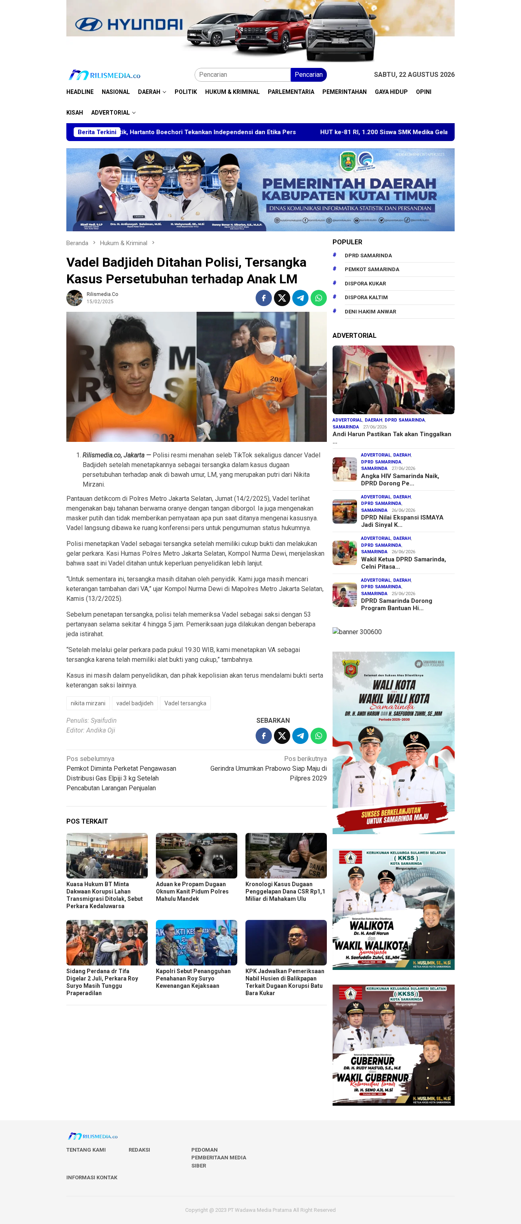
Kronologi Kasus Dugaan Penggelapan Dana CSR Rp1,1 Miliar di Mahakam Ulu (285, 891)
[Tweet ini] (282, 298)
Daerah (373, 420)
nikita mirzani (88, 703)
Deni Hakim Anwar (370, 312)
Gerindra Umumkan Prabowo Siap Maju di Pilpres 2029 (268, 768)
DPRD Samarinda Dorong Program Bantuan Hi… (396, 604)
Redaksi (139, 1150)
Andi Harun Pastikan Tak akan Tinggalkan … (392, 437)
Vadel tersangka (185, 703)
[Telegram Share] (300, 298)
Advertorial (347, 420)
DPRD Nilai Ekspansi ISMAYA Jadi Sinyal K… (402, 521)
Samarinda (346, 427)
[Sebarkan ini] (264, 298)
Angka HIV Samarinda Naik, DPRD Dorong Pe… (400, 479)
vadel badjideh (134, 703)
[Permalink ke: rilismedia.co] (74, 297)
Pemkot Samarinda (372, 269)
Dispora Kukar (365, 283)
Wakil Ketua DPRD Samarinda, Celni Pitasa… (403, 563)
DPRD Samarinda (368, 255)
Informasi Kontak (91, 1177)
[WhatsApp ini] (319, 298)
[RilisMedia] (104, 74)
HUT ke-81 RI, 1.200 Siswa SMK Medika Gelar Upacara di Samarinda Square (373, 132)
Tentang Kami (86, 1150)
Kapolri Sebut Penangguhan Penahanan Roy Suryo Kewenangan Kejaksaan (193, 978)
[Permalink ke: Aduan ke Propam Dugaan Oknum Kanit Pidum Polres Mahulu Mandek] (196, 855)
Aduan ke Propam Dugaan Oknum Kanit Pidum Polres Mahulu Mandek (192, 891)
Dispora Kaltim (366, 297)
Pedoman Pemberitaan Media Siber (218, 1158)
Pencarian (309, 74)
